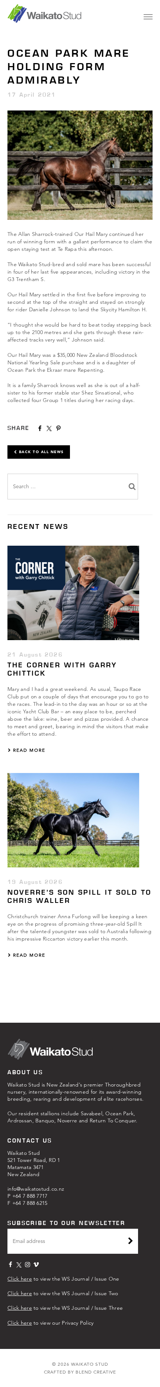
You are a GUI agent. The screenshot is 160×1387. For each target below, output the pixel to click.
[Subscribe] (130, 1241)
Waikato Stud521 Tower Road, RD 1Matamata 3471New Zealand (33, 1164)
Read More (28, 750)
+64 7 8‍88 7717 (30, 1196)
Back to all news (40, 451)
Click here (19, 1278)
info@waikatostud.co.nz (35, 1188)
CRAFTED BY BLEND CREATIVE (80, 1372)
